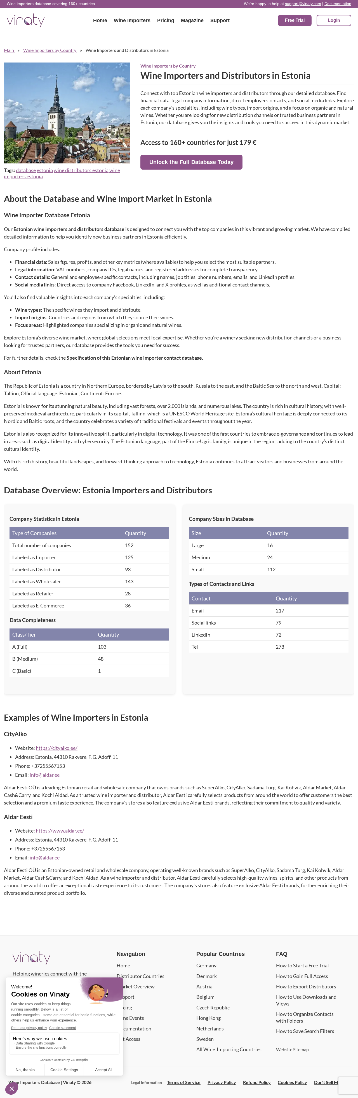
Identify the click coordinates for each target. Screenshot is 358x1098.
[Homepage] (31, 963)
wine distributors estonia (81, 170)
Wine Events (130, 1018)
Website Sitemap (292, 1049)
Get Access (128, 1039)
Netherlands (210, 1028)
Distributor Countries (140, 976)
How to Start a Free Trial (302, 965)
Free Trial (295, 20)
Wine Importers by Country (168, 65)
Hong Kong (208, 1018)
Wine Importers (132, 20)
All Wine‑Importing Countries (229, 1049)
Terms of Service (184, 1082)
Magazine (192, 20)
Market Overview (136, 986)
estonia (45, 170)
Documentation (337, 3)
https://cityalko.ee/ (56, 748)
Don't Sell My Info (332, 1082)
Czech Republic (213, 1007)
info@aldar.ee (45, 775)
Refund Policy (257, 1082)
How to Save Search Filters (305, 1031)
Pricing (165, 20)
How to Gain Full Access (302, 976)
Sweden (205, 1039)
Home (100, 20)
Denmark (206, 976)
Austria (204, 986)
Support (220, 20)
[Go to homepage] (25, 20)
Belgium (205, 997)
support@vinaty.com (303, 3)
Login (334, 20)
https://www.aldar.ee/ (60, 830)
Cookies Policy (292, 1082)
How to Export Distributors (306, 986)
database (26, 170)
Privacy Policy (222, 1082)
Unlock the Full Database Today (191, 162)
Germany (206, 965)
